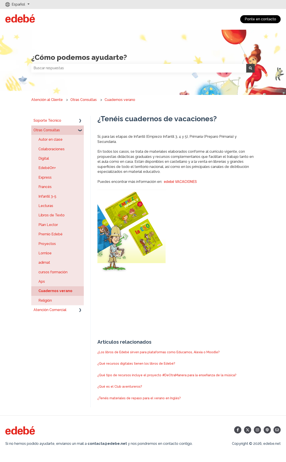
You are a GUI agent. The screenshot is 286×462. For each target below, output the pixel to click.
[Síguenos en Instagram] (257, 429)
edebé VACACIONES (180, 182)
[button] (80, 120)
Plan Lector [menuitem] (48, 225)
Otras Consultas (83, 100)
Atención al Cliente (47, 100)
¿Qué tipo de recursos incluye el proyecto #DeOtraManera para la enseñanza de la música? (166, 375)
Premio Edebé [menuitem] (50, 234)
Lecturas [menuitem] (45, 206)
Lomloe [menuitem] (45, 253)
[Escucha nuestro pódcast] (267, 429)
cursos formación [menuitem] (52, 272)
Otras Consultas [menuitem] (47, 130)
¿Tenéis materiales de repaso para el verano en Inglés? (139, 398)
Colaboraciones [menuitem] (51, 149)
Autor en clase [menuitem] (50, 139)
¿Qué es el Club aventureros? (119, 386)
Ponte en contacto (260, 19)
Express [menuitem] (45, 177)
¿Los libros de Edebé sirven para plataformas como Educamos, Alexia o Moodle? (158, 352)
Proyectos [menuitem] (47, 244)
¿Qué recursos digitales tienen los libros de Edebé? (136, 363)
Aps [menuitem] (41, 281)
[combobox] (138, 68)
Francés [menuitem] (45, 187)
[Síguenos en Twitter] (247, 429)
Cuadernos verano (120, 100)
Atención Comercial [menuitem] (50, 310)
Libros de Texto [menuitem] (51, 215)
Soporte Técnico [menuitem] (47, 120)
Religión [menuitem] (45, 300)
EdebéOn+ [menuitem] (47, 168)
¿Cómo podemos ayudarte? (79, 57)
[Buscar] (250, 68)
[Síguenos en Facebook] (237, 429)
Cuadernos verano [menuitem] (55, 291)
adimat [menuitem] (44, 262)
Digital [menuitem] (43, 158)
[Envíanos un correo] (277, 429)
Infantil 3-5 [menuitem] (47, 196)
